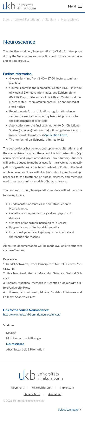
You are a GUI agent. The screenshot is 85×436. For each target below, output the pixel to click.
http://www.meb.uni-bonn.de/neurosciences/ (31, 314)
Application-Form (55, 135)
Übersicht (17, 387)
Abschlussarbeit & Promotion (25, 349)
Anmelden (54, 394)
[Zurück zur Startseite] (20, 6)
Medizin (11, 333)
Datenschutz (32, 394)
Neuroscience (15, 344)
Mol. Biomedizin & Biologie (23, 338)
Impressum (67, 387)
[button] (75, 6)
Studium (8, 325)
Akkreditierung (41, 387)
